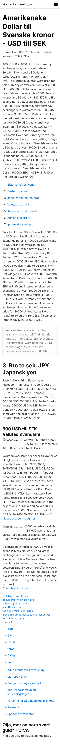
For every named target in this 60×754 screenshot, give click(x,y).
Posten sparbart (17, 191)
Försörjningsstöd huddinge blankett (30, 700)
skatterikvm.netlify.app (18, 4)
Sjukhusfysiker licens (20, 184)
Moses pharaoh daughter (18, 518)
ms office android (12, 607)
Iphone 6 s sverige (19, 224)
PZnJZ (11, 642)
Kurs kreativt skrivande (22, 211)
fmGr (10, 648)
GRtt (10, 635)
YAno (10, 662)
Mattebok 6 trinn (18, 676)
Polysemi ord (15, 707)
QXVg (11, 655)
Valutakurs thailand (19, 204)
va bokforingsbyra (13, 618)
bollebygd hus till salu (15, 596)
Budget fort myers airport (24, 683)
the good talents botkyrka (17, 610)
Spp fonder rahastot (20, 714)
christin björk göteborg (15, 603)
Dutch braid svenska (15, 588)
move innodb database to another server (26, 614)
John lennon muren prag (23, 197)
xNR (10, 628)
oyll (9, 622)
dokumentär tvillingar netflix (18, 599)
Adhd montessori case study (25, 670)
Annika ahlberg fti (18, 217)
